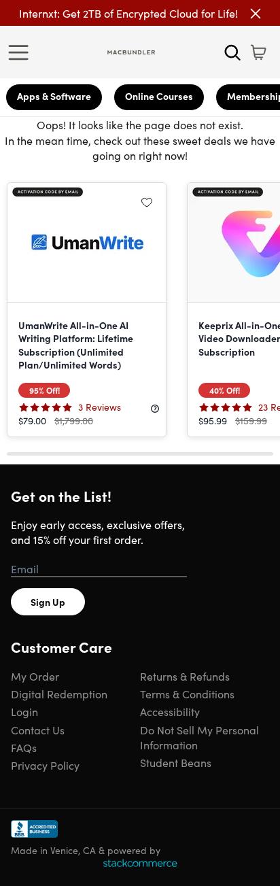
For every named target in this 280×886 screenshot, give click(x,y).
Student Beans (175, 762)
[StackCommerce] (140, 863)
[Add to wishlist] (147, 202)
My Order (35, 675)
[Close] (255, 13)
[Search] (232, 52)
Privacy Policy (45, 764)
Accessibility (170, 711)
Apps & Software (54, 96)
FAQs (24, 747)
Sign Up (48, 602)
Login (24, 711)
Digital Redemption (59, 693)
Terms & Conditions (187, 693)
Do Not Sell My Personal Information (199, 737)
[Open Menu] (21, 52)
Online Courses (159, 96)
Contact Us (38, 729)
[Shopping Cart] (258, 52)
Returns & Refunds (185, 675)
